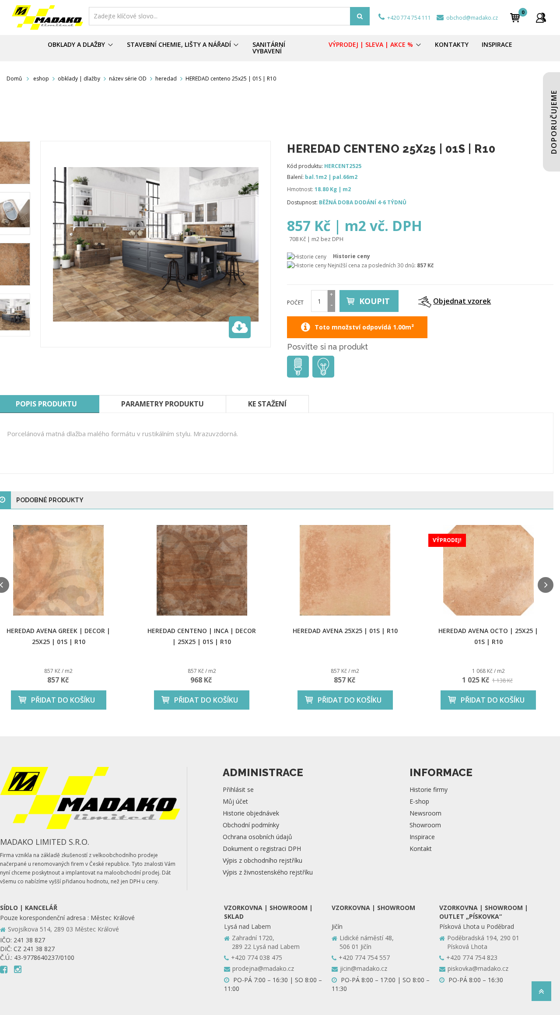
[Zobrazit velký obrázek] (240, 327)
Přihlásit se (238, 789)
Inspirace (422, 837)
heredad (166, 78)
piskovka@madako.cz (478, 968)
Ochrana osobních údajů (257, 837)
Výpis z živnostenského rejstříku (268, 872)
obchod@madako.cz (471, 17)
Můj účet (235, 801)
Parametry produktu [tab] (162, 404)
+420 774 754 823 (471, 957)
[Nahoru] (541, 993)
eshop (41, 78)
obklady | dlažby (79, 78)
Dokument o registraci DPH (262, 848)
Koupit (374, 301)
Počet (295, 302)
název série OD (128, 78)
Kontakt (421, 848)
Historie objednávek (251, 813)
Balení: (295, 177)
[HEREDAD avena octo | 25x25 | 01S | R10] (488, 570)
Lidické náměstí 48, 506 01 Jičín (367, 942)
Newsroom (425, 813)
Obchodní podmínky (251, 825)
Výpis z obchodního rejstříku (262, 860)
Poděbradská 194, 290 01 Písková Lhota (483, 942)
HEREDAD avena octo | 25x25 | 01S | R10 (488, 636)
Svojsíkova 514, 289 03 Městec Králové (63, 929)
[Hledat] (360, 16)
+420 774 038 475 (256, 957)
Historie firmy (429, 789)
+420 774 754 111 (408, 17)
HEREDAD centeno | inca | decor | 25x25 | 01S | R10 (201, 636)
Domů (14, 78)
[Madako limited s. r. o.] (48, 17)
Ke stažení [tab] (267, 404)
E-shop (419, 801)
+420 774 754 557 (364, 957)
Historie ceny (351, 256)
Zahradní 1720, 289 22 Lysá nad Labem (266, 942)
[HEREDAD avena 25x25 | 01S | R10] (345, 570)
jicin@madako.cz (363, 968)
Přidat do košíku (63, 700)
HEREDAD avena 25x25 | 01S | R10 (345, 630)
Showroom (425, 825)
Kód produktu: (305, 166)
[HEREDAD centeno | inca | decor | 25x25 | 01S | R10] (202, 570)
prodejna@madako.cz (263, 968)
